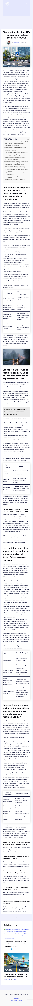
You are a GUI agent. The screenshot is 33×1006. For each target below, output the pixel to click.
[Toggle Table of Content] (27, 139)
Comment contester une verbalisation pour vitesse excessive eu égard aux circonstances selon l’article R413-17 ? (16, 162)
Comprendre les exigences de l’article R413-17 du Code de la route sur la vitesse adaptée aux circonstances (16, 143)
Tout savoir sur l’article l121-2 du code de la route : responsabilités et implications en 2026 (16, 944)
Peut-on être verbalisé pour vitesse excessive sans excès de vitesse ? (16, 167)
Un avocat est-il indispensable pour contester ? (16, 180)
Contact (16, 998)
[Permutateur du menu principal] (26, 3)
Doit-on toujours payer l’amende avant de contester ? (17, 177)
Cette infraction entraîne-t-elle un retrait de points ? (17, 170)
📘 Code (13, 949)
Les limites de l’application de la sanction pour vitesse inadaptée (17, 153)
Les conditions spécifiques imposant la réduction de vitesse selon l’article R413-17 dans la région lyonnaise (16, 157)
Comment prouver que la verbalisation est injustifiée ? (17, 173)
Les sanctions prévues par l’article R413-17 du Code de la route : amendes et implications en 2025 (16, 149)
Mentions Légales (16, 1000)
